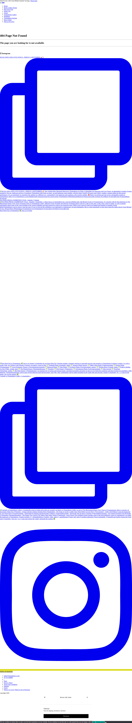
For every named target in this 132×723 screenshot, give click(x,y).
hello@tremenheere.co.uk (12, 676)
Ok (94, 722)
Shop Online (8, 20)
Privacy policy (100, 722)
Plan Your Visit (8, 9)
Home (6, 6)
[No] (105, 722)
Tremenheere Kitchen (10, 18)
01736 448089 (8, 677)
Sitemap (6, 686)
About (6, 13)
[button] (45, 697)
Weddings (7, 16)
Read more (34, 1)
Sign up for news (9, 21)
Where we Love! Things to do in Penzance (17, 690)
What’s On (7, 11)
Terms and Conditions (10, 684)
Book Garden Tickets (10, 8)
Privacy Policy (8, 683)
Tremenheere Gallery (10, 15)
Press (5, 681)
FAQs (6, 688)
